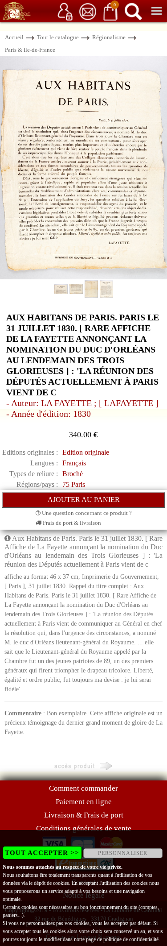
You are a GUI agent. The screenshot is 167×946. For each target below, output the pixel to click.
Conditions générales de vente (83, 828)
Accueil (14, 37)
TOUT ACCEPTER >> (42, 852)
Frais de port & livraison (71, 522)
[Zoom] (83, 167)
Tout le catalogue (58, 37)
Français (74, 463)
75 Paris (73, 484)
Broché (72, 473)
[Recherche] (133, 11)
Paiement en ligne (84, 801)
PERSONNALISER (122, 853)
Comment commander (83, 788)
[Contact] (88, 11)
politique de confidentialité (131, 939)
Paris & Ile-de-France (30, 49)
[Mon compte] (65, 11)
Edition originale (85, 452)
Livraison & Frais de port (83, 815)
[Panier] (110, 11)
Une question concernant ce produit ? (86, 513)
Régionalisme (109, 37)
